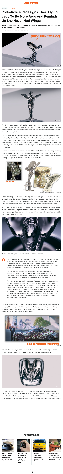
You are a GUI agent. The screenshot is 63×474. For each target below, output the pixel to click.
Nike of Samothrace (14, 199)
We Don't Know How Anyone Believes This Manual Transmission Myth (22, 458)
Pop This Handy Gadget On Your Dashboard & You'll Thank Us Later (7, 457)
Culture (4, 8)
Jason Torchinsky (8, 30)
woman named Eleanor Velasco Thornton (41, 135)
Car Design (12, 8)
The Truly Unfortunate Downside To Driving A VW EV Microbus (38, 457)
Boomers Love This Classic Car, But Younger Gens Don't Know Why (55, 456)
